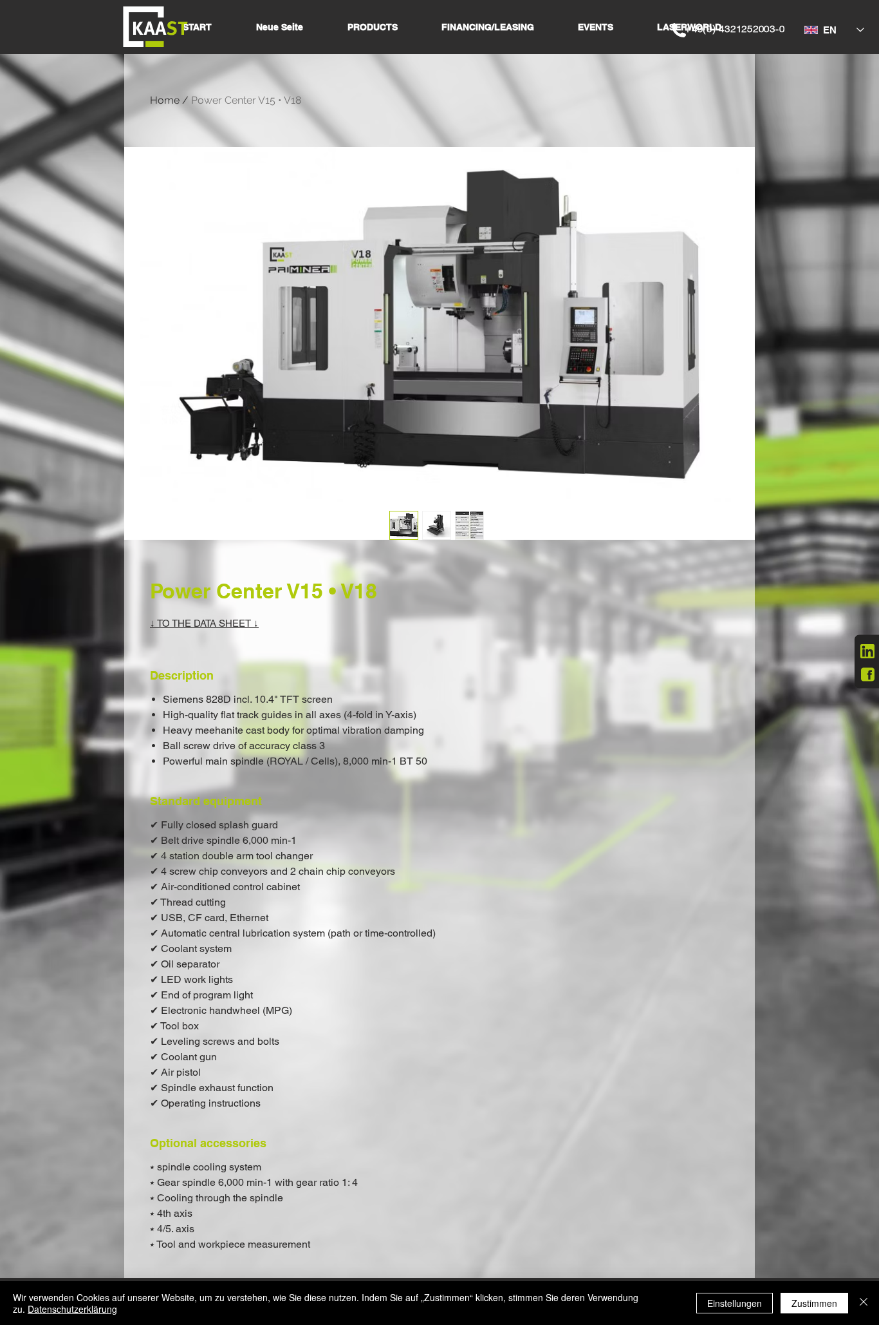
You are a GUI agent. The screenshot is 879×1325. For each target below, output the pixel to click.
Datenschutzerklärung (72, 1308)
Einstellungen (734, 1303)
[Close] (863, 1303)
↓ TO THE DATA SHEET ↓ (204, 623)
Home (165, 100)
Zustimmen (814, 1303)
